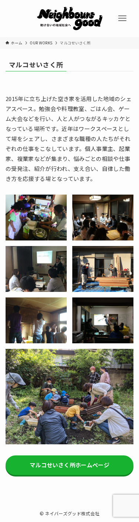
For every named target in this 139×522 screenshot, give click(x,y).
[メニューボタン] (122, 18)
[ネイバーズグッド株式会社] (69, 18)
